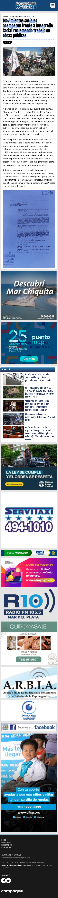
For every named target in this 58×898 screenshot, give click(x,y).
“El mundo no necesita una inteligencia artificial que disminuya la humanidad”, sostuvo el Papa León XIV (37, 405)
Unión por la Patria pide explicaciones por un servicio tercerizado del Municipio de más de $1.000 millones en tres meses (39, 433)
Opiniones (6, 842)
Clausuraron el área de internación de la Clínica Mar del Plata (40, 417)
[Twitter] (8, 882)
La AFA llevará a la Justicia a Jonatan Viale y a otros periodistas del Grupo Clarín (38, 377)
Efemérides (6, 845)
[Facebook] (3, 882)
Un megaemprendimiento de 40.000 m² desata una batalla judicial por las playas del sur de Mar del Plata (39, 392)
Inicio (3, 840)
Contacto (6, 848)
